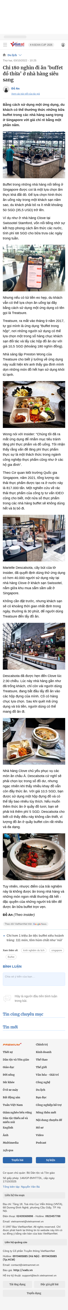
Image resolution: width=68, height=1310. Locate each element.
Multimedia (11, 1142)
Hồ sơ (39, 1127)
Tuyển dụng (34, 1293)
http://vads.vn (23, 1270)
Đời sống (9, 1074)
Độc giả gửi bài (50, 1284)
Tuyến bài (17, 1160)
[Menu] (5, 44)
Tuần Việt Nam (13, 1105)
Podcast (41, 1142)
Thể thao (42, 1059)
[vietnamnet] (17, 47)
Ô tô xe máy (10, 1090)
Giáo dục (8, 1067)
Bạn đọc (41, 1097)
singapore (56, 950)
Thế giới (41, 1067)
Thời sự (8, 1052)
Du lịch (12, 55)
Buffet (11, 957)
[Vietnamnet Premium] (12, 1046)
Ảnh (5, 1135)
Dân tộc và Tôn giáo (16, 1059)
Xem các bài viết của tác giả (25, 94)
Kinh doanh (43, 1052)
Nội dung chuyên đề (49, 1120)
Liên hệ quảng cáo (16, 1242)
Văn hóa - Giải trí (47, 1074)
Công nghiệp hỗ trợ (49, 1105)
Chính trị (42, 1044)
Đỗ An (15, 88)
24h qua (8, 1150)
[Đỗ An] (6, 89)
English (8, 1127)
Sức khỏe (9, 1082)
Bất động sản (11, 1097)
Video (40, 1135)
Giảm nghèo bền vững (17, 1112)
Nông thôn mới (46, 1112)
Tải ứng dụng (17, 1284)
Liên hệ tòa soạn (15, 1195)
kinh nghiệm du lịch (33, 950)
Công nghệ (43, 1082)
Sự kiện (50, 1160)
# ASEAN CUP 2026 (41, 44)
